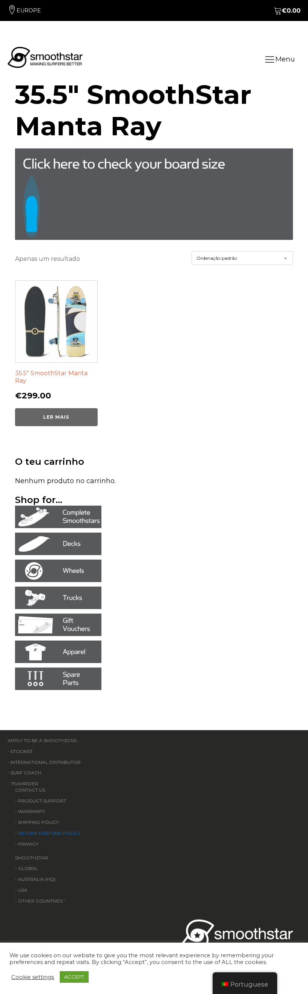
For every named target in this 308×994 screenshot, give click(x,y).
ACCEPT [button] (74, 977)
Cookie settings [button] (32, 977)
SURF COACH (26, 772)
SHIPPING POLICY (38, 822)
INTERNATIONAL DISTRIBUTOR (46, 762)
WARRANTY (31, 811)
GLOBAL (28, 868)
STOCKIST (22, 751)
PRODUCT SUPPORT (42, 801)
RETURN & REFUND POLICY (49, 833)
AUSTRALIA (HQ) (37, 879)
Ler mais (56, 417)
